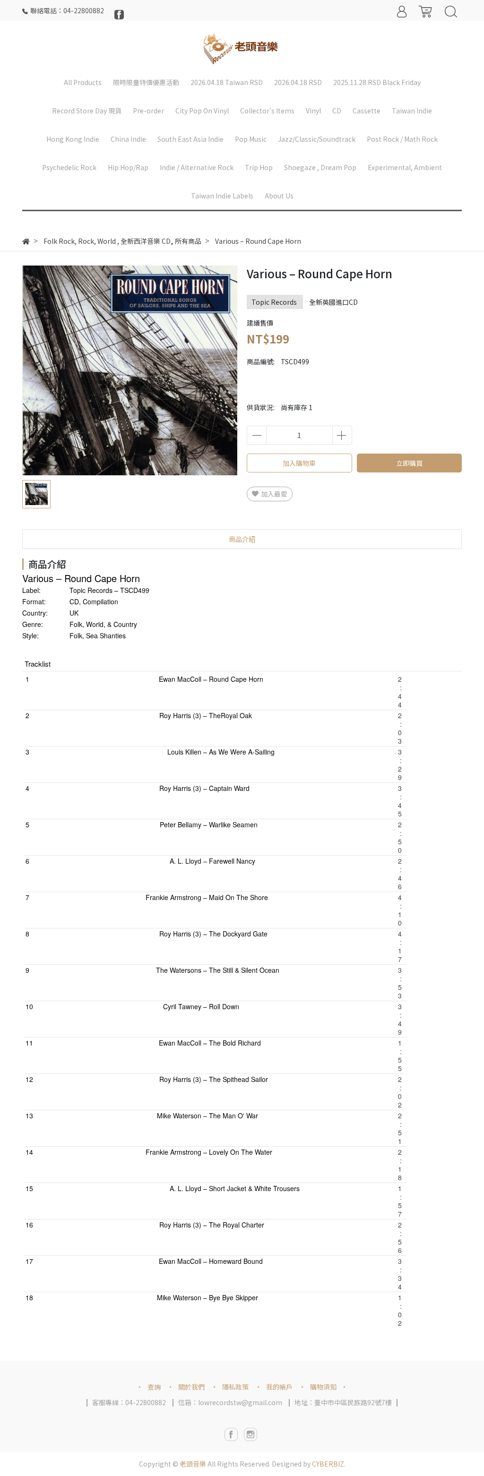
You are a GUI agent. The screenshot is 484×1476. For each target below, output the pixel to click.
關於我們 (191, 1386)
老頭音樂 (193, 1463)
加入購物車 (299, 463)
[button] (222, 372)
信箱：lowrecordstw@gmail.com (230, 1402)
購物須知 (323, 1386)
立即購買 (409, 463)
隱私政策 (235, 1386)
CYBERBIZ (328, 1463)
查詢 (154, 1386)
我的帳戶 (279, 1386)
